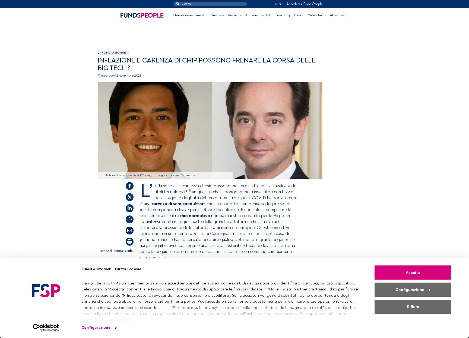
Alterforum (339, 15)
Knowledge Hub (258, 15)
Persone (235, 15)
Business (217, 15)
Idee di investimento (190, 15)
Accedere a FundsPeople (304, 4)
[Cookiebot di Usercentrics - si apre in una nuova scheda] (46, 327)
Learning (282, 15)
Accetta (413, 272)
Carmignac (220, 233)
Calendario (317, 15)
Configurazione (95, 327)
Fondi (298, 15)
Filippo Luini (107, 76)
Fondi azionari (114, 52)
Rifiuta (413, 307)
